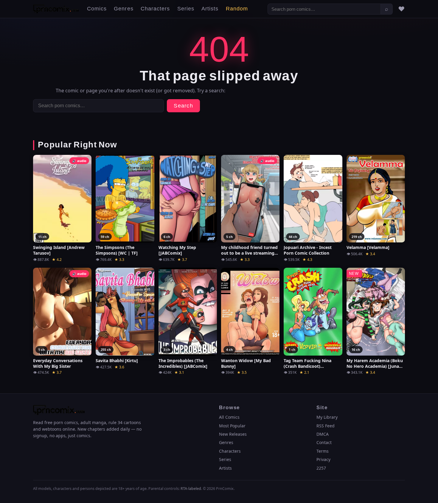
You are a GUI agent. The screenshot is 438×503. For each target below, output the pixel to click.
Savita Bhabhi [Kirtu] (117, 360)
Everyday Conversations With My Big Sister (58, 363)
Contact (324, 442)
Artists (210, 9)
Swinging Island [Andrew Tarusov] (59, 250)
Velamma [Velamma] (368, 247)
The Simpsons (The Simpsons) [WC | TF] (117, 250)
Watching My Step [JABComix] (177, 250)
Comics (97, 9)
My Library (327, 417)
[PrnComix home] (56, 8)
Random (237, 9)
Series (185, 9)
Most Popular (232, 426)
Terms (322, 451)
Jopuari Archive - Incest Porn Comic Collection (308, 250)
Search (183, 106)
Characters (155, 9)
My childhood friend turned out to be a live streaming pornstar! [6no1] (249, 250)
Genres (123, 9)
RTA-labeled (191, 488)
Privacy (323, 459)
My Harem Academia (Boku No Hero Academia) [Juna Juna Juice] (375, 363)
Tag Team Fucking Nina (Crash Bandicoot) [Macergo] (307, 363)
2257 (321, 468)
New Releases (233, 434)
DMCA (322, 434)
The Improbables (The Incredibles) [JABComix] (183, 363)
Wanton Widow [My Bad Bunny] (246, 363)
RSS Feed (325, 426)
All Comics (229, 417)
